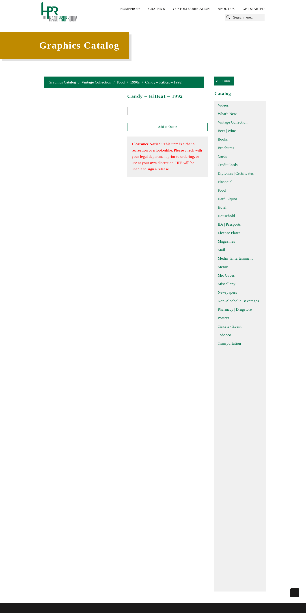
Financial (225, 182)
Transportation (229, 343)
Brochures (226, 148)
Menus (223, 267)
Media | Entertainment (235, 258)
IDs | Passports (229, 224)
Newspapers (227, 292)
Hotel (222, 207)
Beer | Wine (227, 131)
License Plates (229, 233)
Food (121, 82)
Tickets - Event (229, 326)
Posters (223, 318)
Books (223, 139)
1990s (135, 82)
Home (125, 9)
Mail (221, 250)
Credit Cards (228, 165)
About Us (226, 9)
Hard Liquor (227, 199)
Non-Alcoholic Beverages (238, 301)
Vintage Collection (96, 82)
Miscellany (226, 284)
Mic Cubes (226, 275)
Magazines (226, 241)
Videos (223, 105)
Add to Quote (167, 126)
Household (226, 216)
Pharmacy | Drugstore (235, 309)
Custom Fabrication (191, 9)
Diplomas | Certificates (236, 173)
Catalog (222, 93)
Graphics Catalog (62, 82)
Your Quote (224, 81)
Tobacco (224, 335)
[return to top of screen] (294, 592)
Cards (222, 156)
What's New (227, 114)
